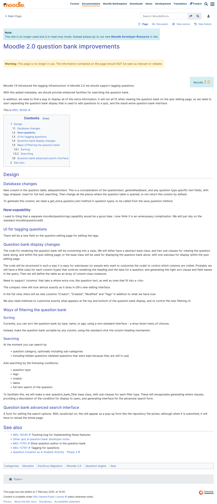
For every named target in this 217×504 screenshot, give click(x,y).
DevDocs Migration (50, 466)
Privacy (7, 501)
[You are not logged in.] (209, 16)
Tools (17, 479)
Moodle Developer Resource (130, 36)
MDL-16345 (19, 110)
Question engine (96, 466)
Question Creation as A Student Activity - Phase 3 (45, 452)
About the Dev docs (25, 501)
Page (145, 24)
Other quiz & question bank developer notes (41, 439)
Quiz (113, 466)
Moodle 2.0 (74, 466)
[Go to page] (191, 16)
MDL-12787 (20, 447)
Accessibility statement (67, 501)
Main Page (15, 16)
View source (183, 24)
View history (205, 24)
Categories (11, 466)
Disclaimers (45, 501)
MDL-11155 (20, 443)
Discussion (162, 24)
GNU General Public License (48, 496)
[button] (212, 4)
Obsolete (28, 466)
